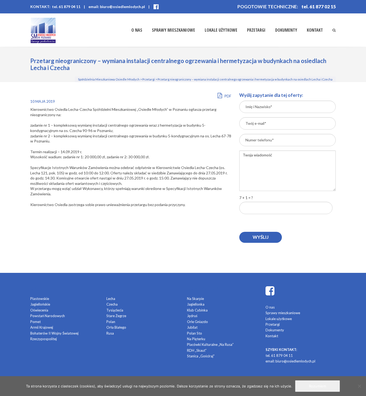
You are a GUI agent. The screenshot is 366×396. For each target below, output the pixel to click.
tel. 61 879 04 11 (279, 355)
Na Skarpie (195, 298)
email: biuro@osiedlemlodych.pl (116, 6)
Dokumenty (286, 30)
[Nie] (359, 386)
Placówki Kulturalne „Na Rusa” (210, 344)
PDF (227, 96)
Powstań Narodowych (47, 316)
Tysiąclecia (114, 310)
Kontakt (315, 30)
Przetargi (256, 30)
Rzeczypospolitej (43, 339)
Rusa (110, 333)
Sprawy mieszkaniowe (173, 30)
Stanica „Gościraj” (201, 356)
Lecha (110, 298)
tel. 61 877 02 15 (318, 6)
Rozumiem (317, 386)
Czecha (112, 304)
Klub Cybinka (197, 310)
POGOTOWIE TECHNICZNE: (267, 6)
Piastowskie (39, 298)
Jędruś (192, 316)
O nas (136, 30)
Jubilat (192, 327)
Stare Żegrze (116, 316)
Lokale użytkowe (221, 30)
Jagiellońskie (40, 304)
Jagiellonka (195, 304)
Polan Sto (194, 333)
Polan (110, 322)
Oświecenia (39, 310)
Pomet (35, 322)
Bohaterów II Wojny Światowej (54, 333)
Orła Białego (116, 327)
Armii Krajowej (41, 327)
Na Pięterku (196, 339)
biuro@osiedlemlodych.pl (295, 361)
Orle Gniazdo (197, 322)
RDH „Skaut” (197, 350)
